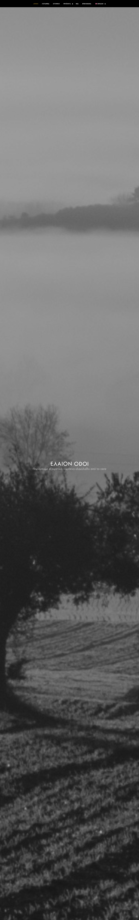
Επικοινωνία (86, 4)
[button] (72, 3)
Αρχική (35, 4)
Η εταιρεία (45, 4)
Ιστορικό (56, 4)
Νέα (77, 4)
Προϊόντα (67, 4)
